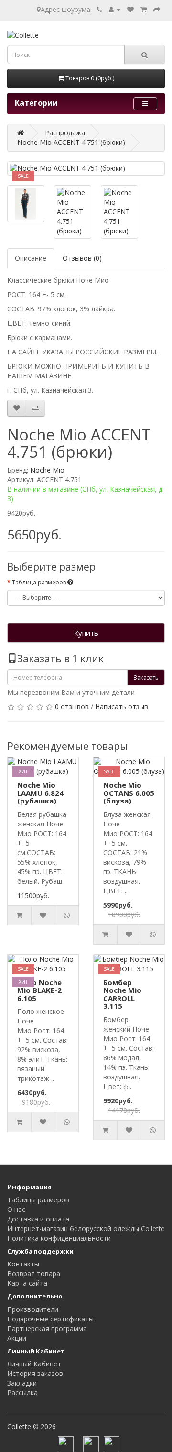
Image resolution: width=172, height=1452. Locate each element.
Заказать (146, 677)
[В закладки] (16, 408)
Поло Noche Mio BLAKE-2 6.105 (39, 990)
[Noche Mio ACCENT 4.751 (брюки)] (86, 168)
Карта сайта (27, 1282)
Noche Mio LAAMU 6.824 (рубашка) (40, 792)
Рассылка (22, 1392)
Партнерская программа (47, 1328)
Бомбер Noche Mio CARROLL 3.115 (122, 994)
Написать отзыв (121, 706)
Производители (32, 1309)
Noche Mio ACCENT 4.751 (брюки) (71, 142)
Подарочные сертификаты (50, 1318)
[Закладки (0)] (130, 9)
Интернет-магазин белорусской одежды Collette (86, 1228)
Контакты (23, 1263)
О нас (16, 1209)
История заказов (35, 1373)
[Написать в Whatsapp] (35, 408)
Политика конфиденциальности (59, 1238)
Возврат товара (33, 1273)
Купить (86, 633)
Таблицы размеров (38, 1199)
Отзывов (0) (82, 258)
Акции (16, 1337)
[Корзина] (143, 9)
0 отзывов (72, 706)
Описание (30, 258)
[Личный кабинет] (114, 9)
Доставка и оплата (38, 1218)
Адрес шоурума (65, 9)
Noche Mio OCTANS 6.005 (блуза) (128, 792)
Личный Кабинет (34, 1363)
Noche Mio (47, 469)
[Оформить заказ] (156, 9)
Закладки (22, 1382)
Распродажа (65, 132)
